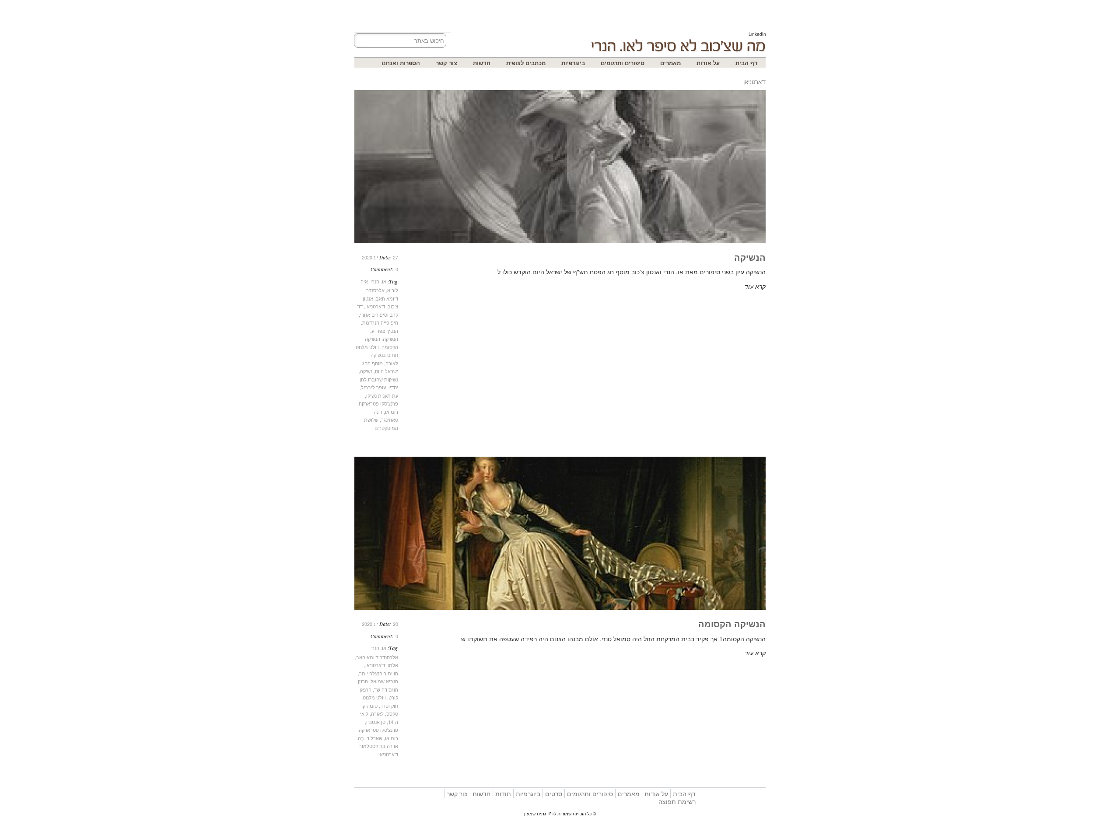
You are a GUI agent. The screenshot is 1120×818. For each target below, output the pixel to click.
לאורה (391, 363)
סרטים (553, 793)
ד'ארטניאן (375, 306)
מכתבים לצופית (526, 63)
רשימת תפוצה (677, 801)
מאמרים (670, 63)
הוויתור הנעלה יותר (378, 673)
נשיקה (366, 370)
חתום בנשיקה (384, 354)
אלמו (393, 664)
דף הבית (746, 63)
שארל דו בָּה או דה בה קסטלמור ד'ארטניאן (378, 746)
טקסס (392, 713)
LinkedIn (757, 34)
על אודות (708, 63)
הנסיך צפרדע (384, 330)
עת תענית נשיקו (382, 395)
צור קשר (446, 63)
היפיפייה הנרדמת (380, 322)
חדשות (481, 63)
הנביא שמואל (384, 681)
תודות (503, 793)
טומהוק (370, 705)
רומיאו (391, 411)
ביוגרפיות (573, 63)
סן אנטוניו (375, 721)
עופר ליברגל (373, 387)
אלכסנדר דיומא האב (377, 657)
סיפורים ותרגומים (622, 63)
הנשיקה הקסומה (732, 623)
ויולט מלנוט (367, 346)
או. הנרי (378, 281)
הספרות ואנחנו (401, 63)
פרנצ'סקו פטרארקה (378, 403)
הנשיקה (390, 338)
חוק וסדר (389, 705)
